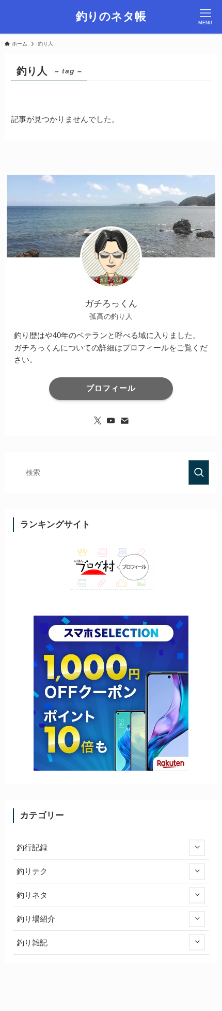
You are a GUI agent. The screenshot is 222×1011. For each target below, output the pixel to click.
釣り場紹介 (36, 918)
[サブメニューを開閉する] (197, 847)
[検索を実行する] (198, 472)
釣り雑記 (32, 942)
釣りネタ (32, 895)
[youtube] (111, 421)
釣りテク (32, 871)
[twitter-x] (97, 421)
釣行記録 (32, 847)
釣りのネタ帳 (111, 17)
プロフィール (111, 388)
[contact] (124, 421)
